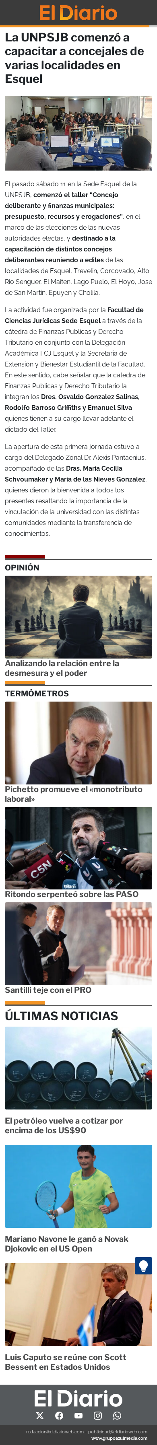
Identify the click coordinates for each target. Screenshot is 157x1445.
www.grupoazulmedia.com (119, 1438)
